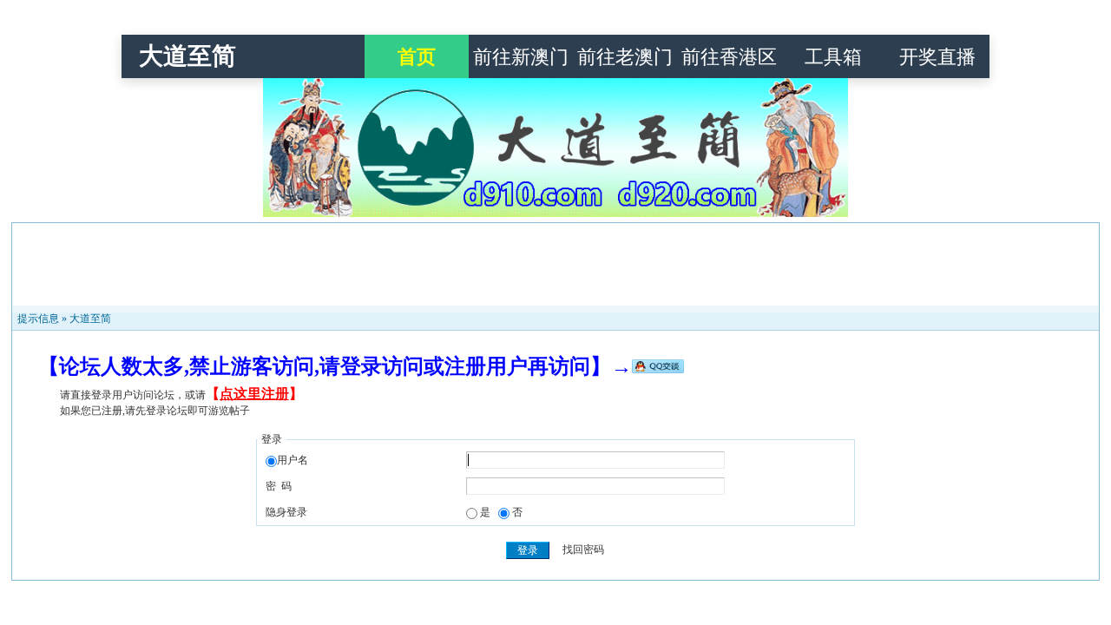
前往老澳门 (625, 57)
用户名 (292, 460)
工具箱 (833, 57)
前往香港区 (729, 57)
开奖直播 (937, 57)
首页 (417, 57)
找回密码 (583, 550)
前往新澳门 (521, 57)
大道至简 (187, 56)
